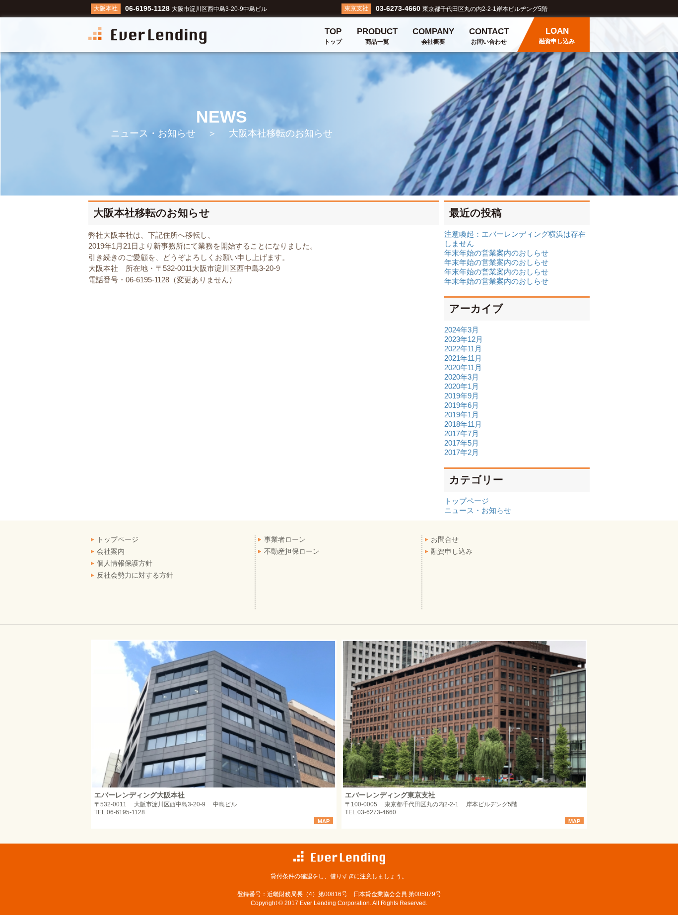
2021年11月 (463, 358)
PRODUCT (377, 36)
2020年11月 (463, 367)
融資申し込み (452, 551)
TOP (333, 36)
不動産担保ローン (292, 551)
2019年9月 (461, 396)
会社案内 (111, 551)
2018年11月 (463, 424)
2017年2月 (461, 452)
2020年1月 (461, 386)
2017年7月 (461, 433)
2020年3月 (461, 377)
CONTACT (489, 36)
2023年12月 (463, 339)
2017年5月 (461, 443)
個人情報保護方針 (124, 563)
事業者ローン (285, 539)
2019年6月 (461, 405)
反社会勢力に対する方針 (135, 575)
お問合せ (445, 539)
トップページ (466, 501)
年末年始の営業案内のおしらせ (496, 253)
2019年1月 (461, 414)
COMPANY (433, 36)
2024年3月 (461, 330)
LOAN (557, 35)
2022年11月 (463, 348)
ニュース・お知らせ (477, 510)
